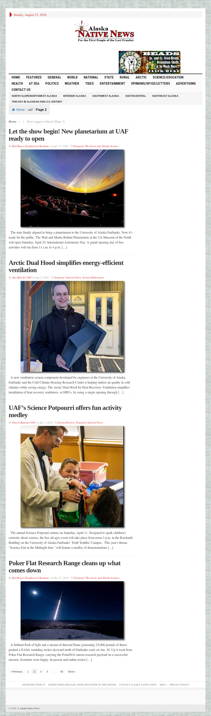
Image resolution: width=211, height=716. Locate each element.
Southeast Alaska (165, 96)
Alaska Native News (28, 708)
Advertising (186, 83)
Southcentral (135, 96)
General (54, 77)
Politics (52, 83)
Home (20, 110)
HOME (16, 77)
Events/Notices (66, 422)
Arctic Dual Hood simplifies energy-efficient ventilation (66, 266)
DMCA (163, 684)
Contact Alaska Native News (138, 684)
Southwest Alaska (105, 96)
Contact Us (21, 90)
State (109, 77)
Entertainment (112, 83)
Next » (71, 671)
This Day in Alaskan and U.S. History (37, 101)
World (72, 77)
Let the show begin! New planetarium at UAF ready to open (68, 135)
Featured (34, 77)
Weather (72, 83)
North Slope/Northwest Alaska (34, 96)
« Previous (16, 671)
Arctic (141, 77)
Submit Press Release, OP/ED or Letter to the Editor (82, 684)
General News (73, 277)
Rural (125, 77)
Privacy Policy (179, 684)
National (91, 77)
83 (61, 671)
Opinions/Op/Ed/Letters (150, 83)
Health (17, 83)
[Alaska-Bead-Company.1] (150, 62)
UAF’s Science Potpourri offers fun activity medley (65, 411)
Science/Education (168, 77)
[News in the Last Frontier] (105, 31)
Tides (89, 83)
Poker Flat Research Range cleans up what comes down (65, 566)
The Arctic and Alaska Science (102, 146)
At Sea (34, 83)
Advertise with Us (33, 684)
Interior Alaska (74, 96)
